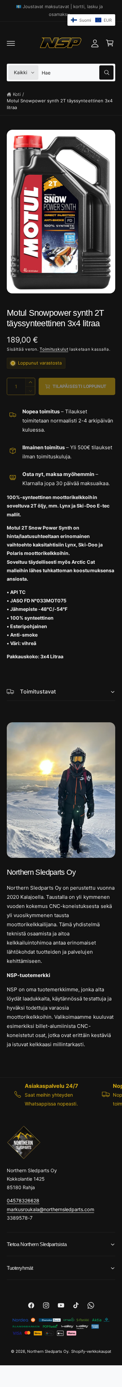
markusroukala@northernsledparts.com (50, 1209)
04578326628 (23, 1200)
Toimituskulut (54, 349)
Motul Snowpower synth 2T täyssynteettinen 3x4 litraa (60, 104)
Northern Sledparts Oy (47, 1351)
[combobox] (77, 72)
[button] (10, 43)
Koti (17, 94)
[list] (61, 1094)
